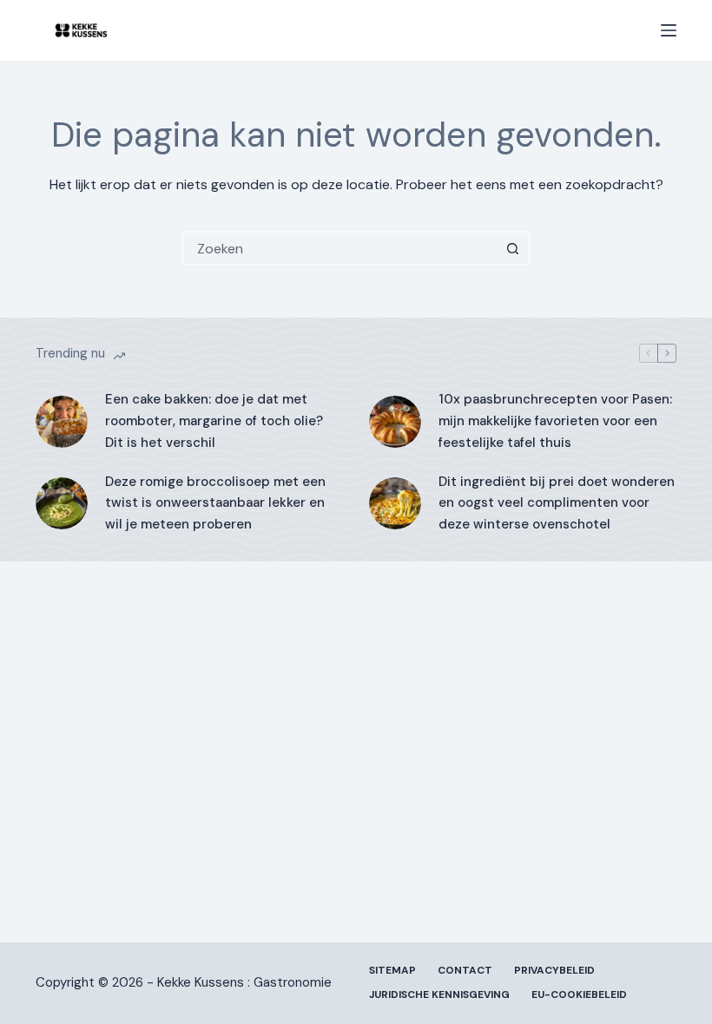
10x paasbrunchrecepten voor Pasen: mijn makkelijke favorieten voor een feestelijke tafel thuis (555, 421)
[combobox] (340, 248)
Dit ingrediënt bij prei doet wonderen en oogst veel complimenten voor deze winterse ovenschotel (556, 503)
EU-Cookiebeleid (579, 994)
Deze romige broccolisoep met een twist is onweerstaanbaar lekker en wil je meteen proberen (215, 503)
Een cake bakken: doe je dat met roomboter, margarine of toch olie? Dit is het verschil (214, 421)
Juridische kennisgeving (439, 994)
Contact (465, 970)
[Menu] (668, 30)
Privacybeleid (554, 970)
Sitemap (392, 970)
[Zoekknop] (512, 248)
